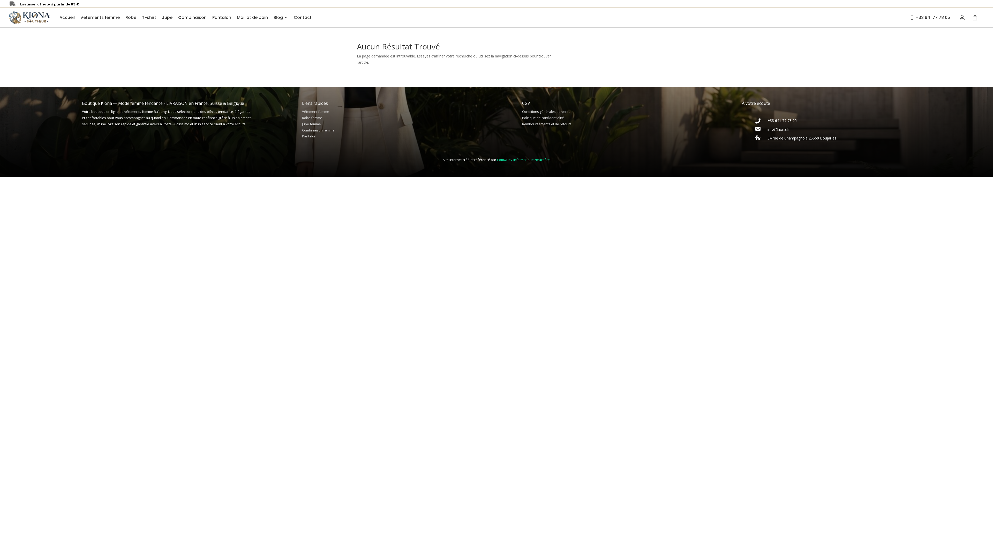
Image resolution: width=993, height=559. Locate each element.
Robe (130, 17)
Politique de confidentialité (543, 117)
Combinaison (192, 17)
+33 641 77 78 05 (932, 17)
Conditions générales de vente (546, 111)
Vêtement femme (315, 111)
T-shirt (149, 17)
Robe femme (312, 117)
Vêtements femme (100, 17)
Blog (278, 17)
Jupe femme (311, 124)
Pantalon (221, 17)
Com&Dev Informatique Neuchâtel (524, 159)
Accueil (67, 17)
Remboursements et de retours (546, 124)
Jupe (167, 17)
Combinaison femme (318, 130)
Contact (303, 17)
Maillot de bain (252, 17)
